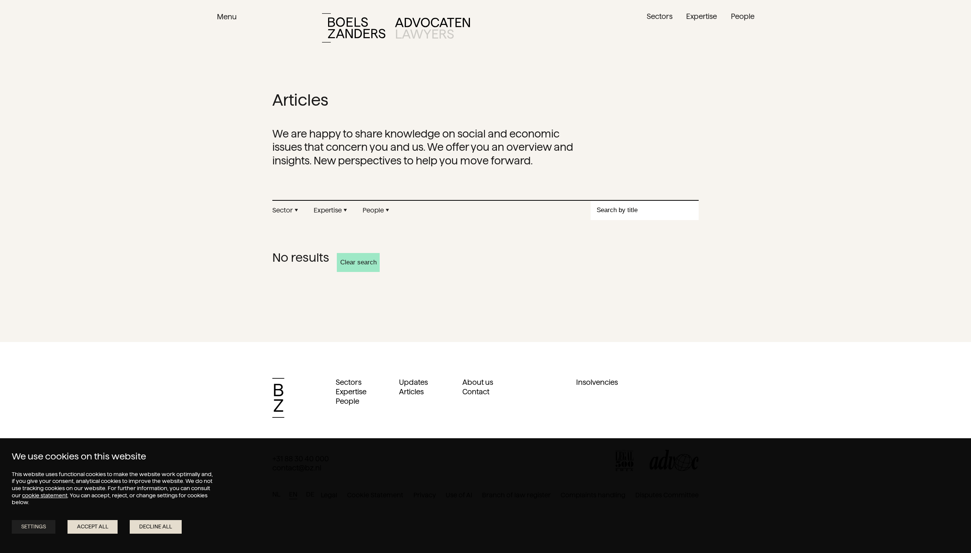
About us (477, 382)
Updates (413, 382)
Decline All (155, 526)
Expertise (351, 392)
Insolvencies (597, 382)
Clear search (358, 262)
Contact (475, 392)
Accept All (92, 526)
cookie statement (45, 495)
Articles (411, 392)
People (347, 401)
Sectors (348, 382)
